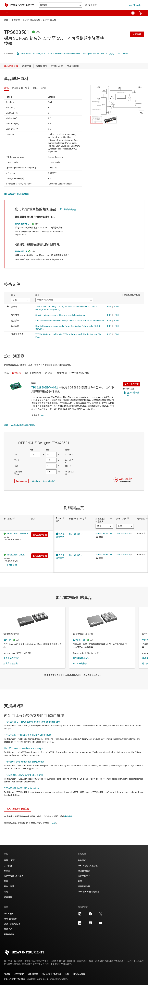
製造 (6, 891)
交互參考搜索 (84, 871)
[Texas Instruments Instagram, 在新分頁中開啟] (80, 915)
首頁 (6, 20)
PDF (119, 53)
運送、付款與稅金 (12, 924)
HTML (126, 53)
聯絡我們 (82, 860)
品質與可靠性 (84, 886)
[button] (7, 13)
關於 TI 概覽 (9, 860)
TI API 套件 (9, 913)
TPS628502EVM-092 (44, 387)
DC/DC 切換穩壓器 (31, 20)
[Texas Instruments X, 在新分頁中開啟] (100, 915)
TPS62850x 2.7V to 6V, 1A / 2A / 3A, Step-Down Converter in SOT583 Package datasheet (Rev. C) (63, 53)
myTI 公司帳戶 (10, 919)
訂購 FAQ (8, 929)
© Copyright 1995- (14, 979)
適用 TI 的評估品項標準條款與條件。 (20, 425)
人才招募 (8, 865)
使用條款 (68, 816)
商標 (67, 974)
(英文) (111, 53)
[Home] (19, 5)
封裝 (80, 881)
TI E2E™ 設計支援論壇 (88, 865)
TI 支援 (53, 823)
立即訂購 (137, 34)
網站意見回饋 (79, 974)
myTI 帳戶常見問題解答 (88, 891)
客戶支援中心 (84, 876)
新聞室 (7, 871)
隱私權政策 (33, 974)
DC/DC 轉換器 (49, 20)
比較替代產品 (70, 209)
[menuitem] (133, 13)
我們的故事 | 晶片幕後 (14, 876)
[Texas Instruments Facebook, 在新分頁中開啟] (90, 915)
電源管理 (16, 20)
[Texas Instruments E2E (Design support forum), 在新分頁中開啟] (90, 924)
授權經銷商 (9, 934)
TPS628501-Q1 (23, 223)
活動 (6, 881)
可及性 (7, 974)
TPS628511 (21, 251)
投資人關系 (9, 886)
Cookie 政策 (19, 974)
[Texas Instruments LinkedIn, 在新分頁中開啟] (80, 924)
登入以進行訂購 (131, 384)
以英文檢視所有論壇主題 (18, 808)
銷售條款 (46, 974)
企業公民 (8, 897)
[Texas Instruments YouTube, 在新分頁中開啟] (100, 924)
